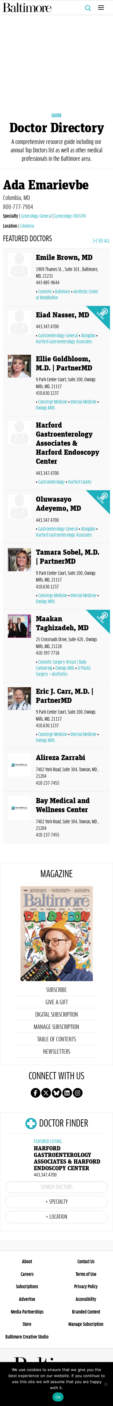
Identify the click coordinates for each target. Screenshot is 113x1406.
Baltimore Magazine (54, 7)
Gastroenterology (51, 482)
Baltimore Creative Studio (27, 1337)
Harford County (80, 482)
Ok (58, 1397)
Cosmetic (45, 291)
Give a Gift (57, 1002)
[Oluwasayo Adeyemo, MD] (19, 518)
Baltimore (62, 291)
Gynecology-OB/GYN (70, 216)
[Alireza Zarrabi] (19, 771)
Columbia (27, 226)
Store (27, 1324)
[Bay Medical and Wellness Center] (19, 819)
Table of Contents (56, 1040)
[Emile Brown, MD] (19, 278)
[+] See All (101, 240)
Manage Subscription (56, 1027)
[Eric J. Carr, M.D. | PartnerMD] (19, 716)
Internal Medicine (83, 402)
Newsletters (56, 1052)
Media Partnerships (27, 1312)
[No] (105, 1384)
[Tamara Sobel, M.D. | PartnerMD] (19, 577)
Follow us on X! (46, 1093)
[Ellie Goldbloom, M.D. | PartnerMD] (19, 384)
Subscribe (56, 990)
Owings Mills (64, 668)
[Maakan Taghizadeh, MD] (19, 647)
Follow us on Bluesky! (56, 1093)
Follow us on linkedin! (67, 1093)
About (27, 1261)
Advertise (27, 1299)
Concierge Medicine (52, 402)
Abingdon (88, 335)
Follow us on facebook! (35, 1093)
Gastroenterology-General (58, 335)
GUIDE (56, 115)
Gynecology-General (36, 216)
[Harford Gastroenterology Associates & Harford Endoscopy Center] (19, 454)
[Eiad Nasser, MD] (19, 329)
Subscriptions (27, 1286)
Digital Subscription (56, 1015)
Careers (27, 1274)
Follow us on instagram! (78, 1093)
